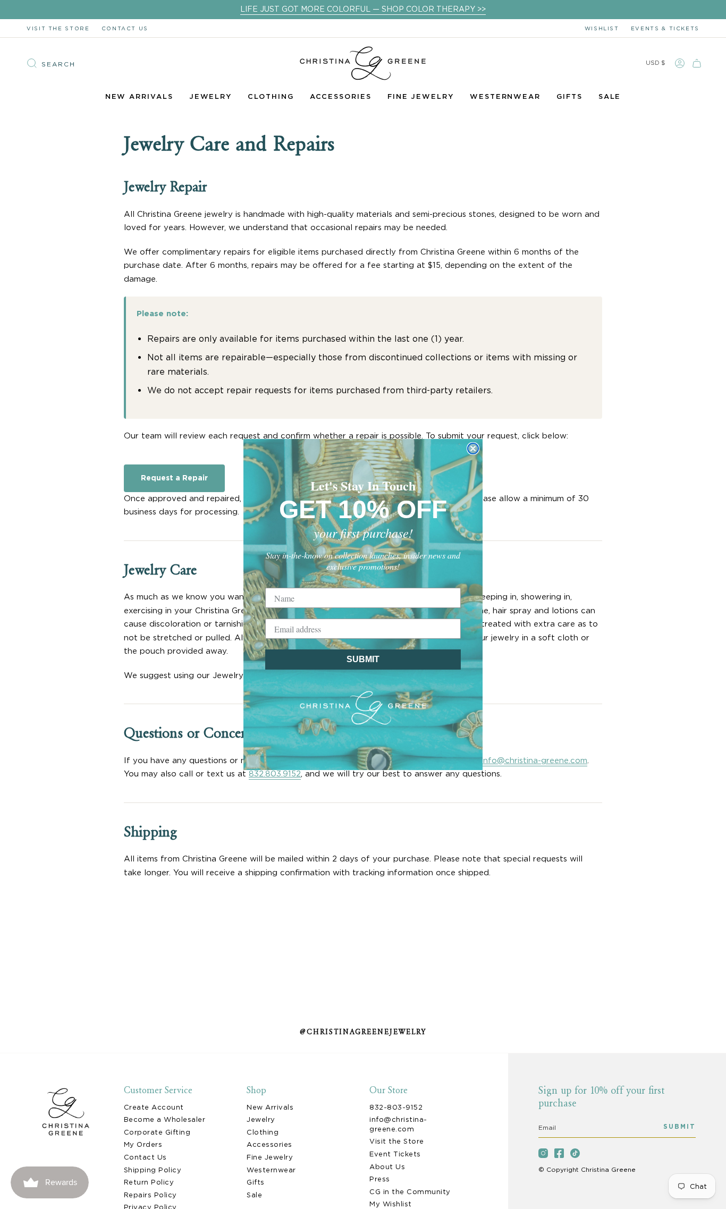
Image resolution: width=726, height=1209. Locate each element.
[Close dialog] (473, 448)
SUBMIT (363, 659)
